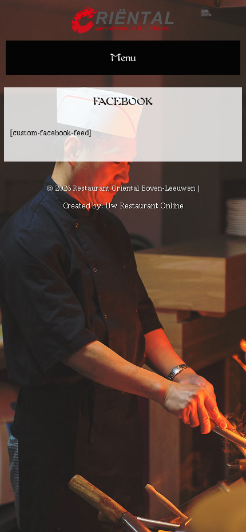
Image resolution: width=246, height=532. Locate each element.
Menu (123, 57)
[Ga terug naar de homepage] (123, 22)
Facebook (123, 101)
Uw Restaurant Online (144, 205)
